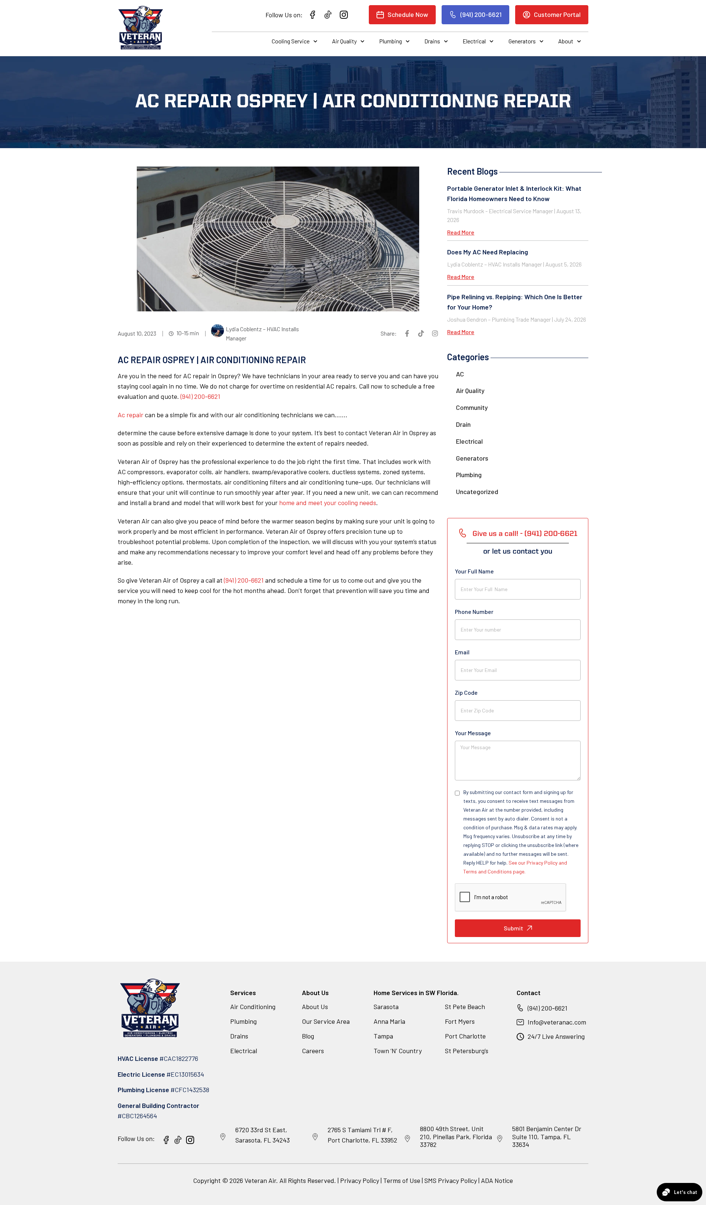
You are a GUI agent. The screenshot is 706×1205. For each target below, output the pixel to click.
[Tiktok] (421, 333)
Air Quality (344, 40)
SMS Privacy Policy (450, 1180)
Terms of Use (402, 1180)
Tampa (383, 1036)
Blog (308, 1036)
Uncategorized (477, 491)
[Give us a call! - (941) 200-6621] (462, 533)
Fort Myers (460, 1021)
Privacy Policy (359, 1180)
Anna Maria (389, 1021)
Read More (460, 232)
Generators (522, 40)
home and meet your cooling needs (327, 502)
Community (472, 407)
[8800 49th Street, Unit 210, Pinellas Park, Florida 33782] (407, 1139)
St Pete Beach (465, 1006)
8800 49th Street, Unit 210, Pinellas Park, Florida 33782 (456, 1136)
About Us (315, 1006)
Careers (313, 1051)
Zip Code (466, 692)
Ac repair (130, 415)
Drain (463, 424)
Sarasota (386, 1006)
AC (460, 374)
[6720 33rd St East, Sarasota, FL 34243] (223, 1137)
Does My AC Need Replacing (487, 252)
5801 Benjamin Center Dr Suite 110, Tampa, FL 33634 (546, 1136)
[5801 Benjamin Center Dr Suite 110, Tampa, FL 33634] (499, 1139)
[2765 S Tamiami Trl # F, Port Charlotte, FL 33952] (315, 1137)
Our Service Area (326, 1021)
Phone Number (474, 611)
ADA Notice (497, 1180)
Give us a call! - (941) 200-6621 (525, 534)
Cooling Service (291, 40)
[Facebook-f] (407, 333)
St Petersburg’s (466, 1051)
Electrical (474, 40)
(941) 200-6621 (200, 396)
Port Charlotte (465, 1036)
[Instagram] (435, 333)
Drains (432, 40)
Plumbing (390, 40)
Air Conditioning (252, 1006)
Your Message (473, 732)
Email (462, 651)
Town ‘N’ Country (398, 1051)
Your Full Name (474, 571)
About (565, 40)
